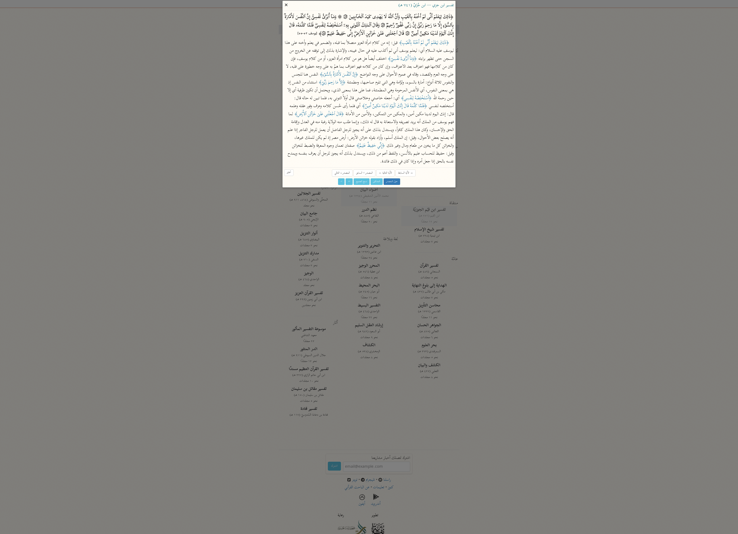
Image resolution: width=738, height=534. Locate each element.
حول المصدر (392, 181)
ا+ (349, 181)
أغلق (289, 173)
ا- (341, 181)
